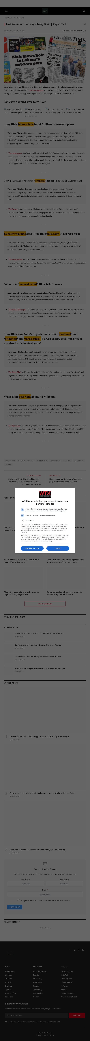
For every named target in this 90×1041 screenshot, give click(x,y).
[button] (45, 520)
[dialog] (45, 520)
